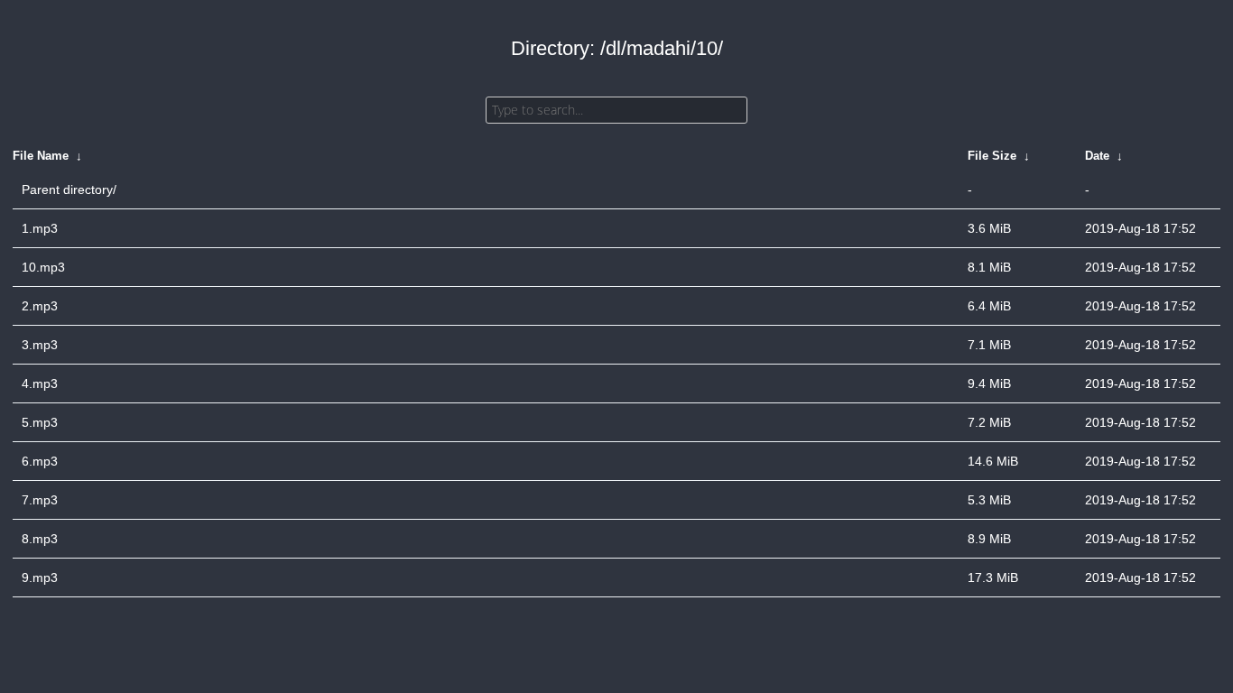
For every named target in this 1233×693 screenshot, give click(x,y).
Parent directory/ (69, 189)
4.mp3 (40, 383)
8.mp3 (40, 538)
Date (1097, 155)
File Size (992, 155)
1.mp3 (40, 228)
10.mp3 (43, 267)
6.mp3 (40, 461)
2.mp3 (40, 306)
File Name (41, 155)
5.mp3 (40, 422)
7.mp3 (40, 500)
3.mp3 (40, 344)
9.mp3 (40, 577)
